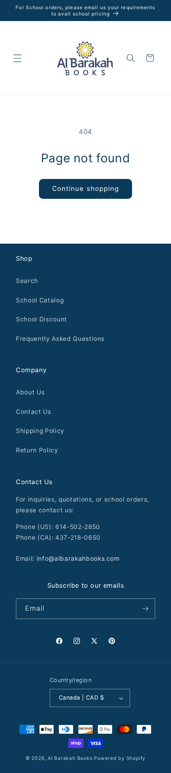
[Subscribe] (145, 608)
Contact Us (33, 411)
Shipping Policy (40, 431)
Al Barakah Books (70, 758)
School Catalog (40, 300)
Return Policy (37, 450)
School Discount (41, 319)
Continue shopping (85, 188)
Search (27, 281)
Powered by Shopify (120, 758)
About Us (30, 392)
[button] (17, 57)
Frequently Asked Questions (60, 338)
